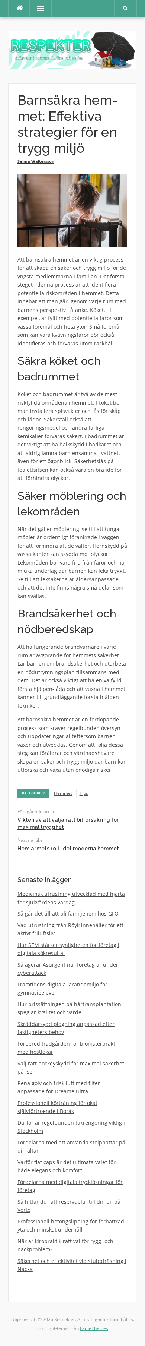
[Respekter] (72, 49)
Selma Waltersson (35, 161)
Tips (84, 793)
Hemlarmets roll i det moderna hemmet (68, 848)
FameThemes (94, 1328)
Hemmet (63, 793)
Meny (37, 8)
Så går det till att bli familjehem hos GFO (68, 913)
